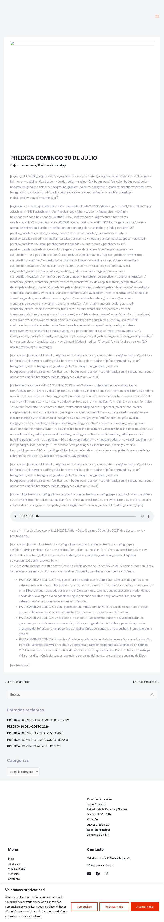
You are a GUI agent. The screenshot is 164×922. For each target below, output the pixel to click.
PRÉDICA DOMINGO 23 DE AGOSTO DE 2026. (38, 720)
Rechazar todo (114, 906)
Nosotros (14, 863)
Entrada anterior (17, 681)
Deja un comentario (23, 165)
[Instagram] (107, 874)
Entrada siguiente (146, 681)
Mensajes (14, 873)
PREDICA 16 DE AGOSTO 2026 (28, 726)
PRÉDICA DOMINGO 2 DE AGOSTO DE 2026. (37, 739)
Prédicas (43, 165)
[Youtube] (89, 874)
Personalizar (84, 906)
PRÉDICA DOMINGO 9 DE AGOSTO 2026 (35, 733)
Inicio (11, 858)
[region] (82, 903)
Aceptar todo (144, 906)
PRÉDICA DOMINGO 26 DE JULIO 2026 (33, 746)
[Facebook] (98, 874)
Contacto (14, 878)
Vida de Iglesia (16, 868)
